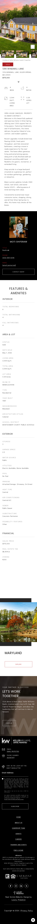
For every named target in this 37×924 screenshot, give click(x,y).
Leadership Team (18, 828)
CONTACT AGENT (18, 272)
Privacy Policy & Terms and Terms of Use (14, 799)
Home (18, 817)
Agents (18, 834)
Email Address (8, 773)
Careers (18, 839)
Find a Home (18, 850)
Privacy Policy (27, 910)
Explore (18, 664)
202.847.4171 (10, 758)
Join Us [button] (9, 723)
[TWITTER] (27, 886)
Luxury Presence (18, 900)
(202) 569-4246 (8, 258)
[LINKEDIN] (21, 886)
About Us (18, 823)
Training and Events (18, 845)
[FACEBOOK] (11, 886)
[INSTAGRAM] (16, 886)
